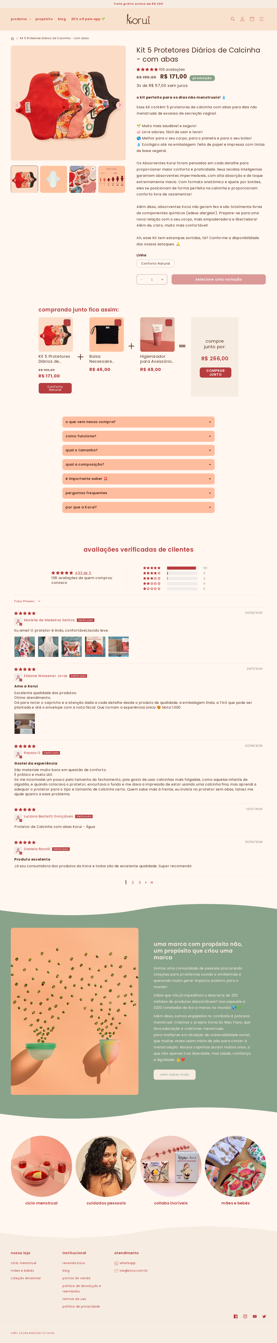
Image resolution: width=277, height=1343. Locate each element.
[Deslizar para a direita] (120, 105)
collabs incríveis (171, 1203)
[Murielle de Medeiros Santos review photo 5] (118, 646)
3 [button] (140, 882)
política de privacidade (81, 1306)
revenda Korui (74, 1263)
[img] (25, 613)
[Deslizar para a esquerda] (17, 105)
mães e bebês (235, 1203)
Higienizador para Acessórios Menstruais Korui (157, 359)
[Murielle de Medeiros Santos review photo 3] (71, 646)
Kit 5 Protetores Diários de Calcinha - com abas (55, 359)
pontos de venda (76, 1278)
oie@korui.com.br (133, 1270)
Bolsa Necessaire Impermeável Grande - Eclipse (106, 359)
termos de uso (74, 1299)
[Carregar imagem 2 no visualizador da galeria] (53, 179)
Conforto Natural (155, 263)
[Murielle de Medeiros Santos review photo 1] (24, 646)
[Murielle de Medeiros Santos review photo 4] (95, 646)
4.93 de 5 (83, 572)
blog (66, 1270)
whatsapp (127, 1263)
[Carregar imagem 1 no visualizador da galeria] (24, 179)
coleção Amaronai (26, 1278)
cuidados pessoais (106, 1203)
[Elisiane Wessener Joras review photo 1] (24, 723)
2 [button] (133, 882)
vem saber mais (174, 1074)
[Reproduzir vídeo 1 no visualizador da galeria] (82, 179)
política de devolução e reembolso (82, 1288)
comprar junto (215, 372)
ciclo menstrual (41, 1203)
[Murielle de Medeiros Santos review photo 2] (48, 646)
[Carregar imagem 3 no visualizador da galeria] (111, 179)
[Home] (13, 38)
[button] (20, 19)
